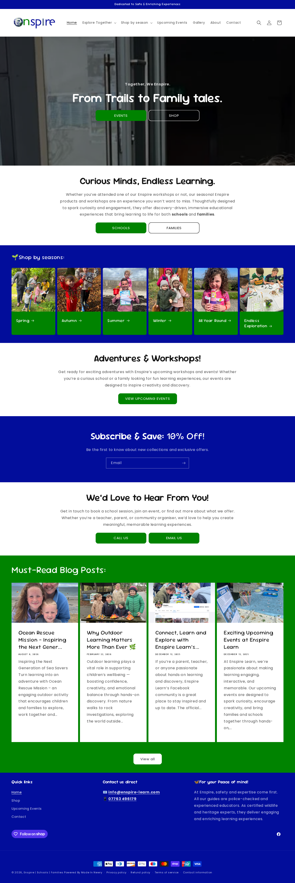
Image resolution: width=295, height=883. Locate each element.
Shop (16, 800)
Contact (19, 816)
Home (17, 792)
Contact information (197, 872)
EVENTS (121, 115)
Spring (23, 320)
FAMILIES (174, 227)
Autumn (69, 320)
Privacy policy (116, 872)
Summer (116, 320)
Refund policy (140, 872)
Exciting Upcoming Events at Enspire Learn (248, 639)
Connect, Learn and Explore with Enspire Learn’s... (180, 639)
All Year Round (212, 320)
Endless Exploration (255, 323)
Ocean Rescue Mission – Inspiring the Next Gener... (42, 639)
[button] (99, 22)
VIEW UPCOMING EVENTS (147, 398)
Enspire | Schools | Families (44, 872)
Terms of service (167, 872)
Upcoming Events (27, 808)
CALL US (121, 537)
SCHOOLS (121, 227)
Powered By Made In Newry (83, 872)
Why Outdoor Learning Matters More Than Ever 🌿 (111, 639)
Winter (160, 320)
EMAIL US (174, 537)
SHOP (174, 115)
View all (147, 759)
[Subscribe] (184, 463)
